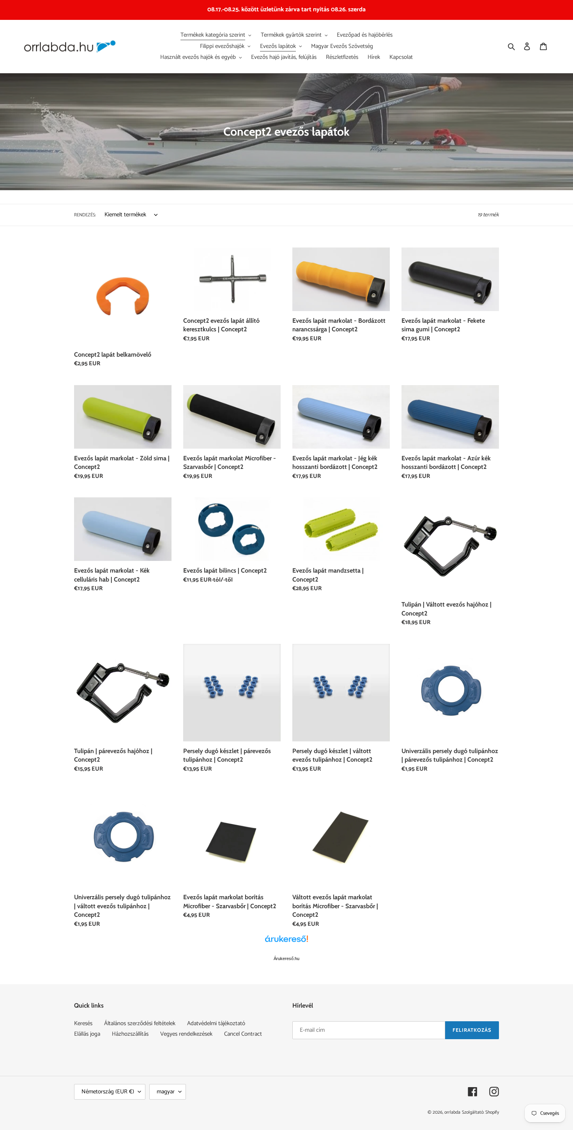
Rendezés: (85, 215)
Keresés (83, 1023)
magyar (166, 1091)
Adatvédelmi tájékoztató (216, 1023)
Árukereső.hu (286, 958)
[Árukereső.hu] (286, 943)
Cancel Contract (243, 1034)
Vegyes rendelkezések (186, 1034)
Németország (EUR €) (107, 1091)
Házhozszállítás (130, 1034)
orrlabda (452, 1112)
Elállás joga (87, 1034)
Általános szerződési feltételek (139, 1023)
